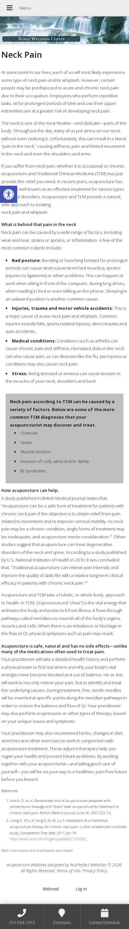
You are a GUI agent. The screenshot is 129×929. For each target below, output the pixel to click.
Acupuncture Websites (27, 865)
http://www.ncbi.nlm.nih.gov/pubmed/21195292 (48, 839)
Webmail (51, 889)
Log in (81, 889)
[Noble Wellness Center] (64, 30)
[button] (8, 194)
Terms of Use (68, 871)
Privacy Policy (94, 871)
